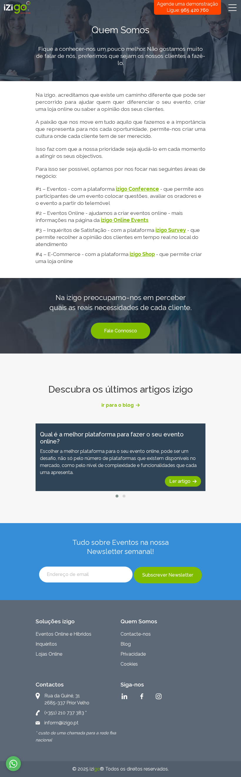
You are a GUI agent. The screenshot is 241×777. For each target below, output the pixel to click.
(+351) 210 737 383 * (65, 713)
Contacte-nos (135, 634)
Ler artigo (179, 481)
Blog (125, 644)
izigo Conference (137, 189)
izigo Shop (142, 254)
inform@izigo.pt (61, 723)
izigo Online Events (124, 220)
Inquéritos (46, 644)
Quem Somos (138, 621)
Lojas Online (49, 654)
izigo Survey (170, 230)
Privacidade (133, 654)
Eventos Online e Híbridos (63, 634)
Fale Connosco (120, 331)
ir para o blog (117, 405)
